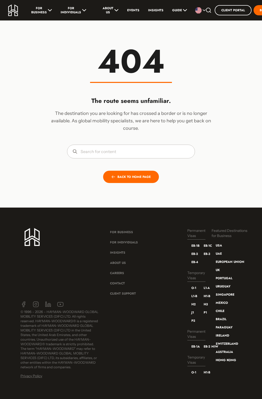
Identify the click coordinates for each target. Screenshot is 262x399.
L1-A (206, 288)
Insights (155, 10)
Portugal (224, 278)
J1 (192, 312)
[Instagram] (36, 304)
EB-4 (193, 262)
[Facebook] (23, 304)
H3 (206, 304)
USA (219, 245)
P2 (193, 320)
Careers (117, 273)
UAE (219, 253)
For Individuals (71, 10)
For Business (39, 10)
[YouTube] (60, 304)
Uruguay (223, 286)
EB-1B (193, 245)
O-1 (193, 288)
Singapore (225, 294)
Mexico (222, 302)
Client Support (123, 293)
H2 (193, 304)
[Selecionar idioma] (199, 10)
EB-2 (193, 254)
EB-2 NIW (206, 346)
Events (133, 10)
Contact (117, 283)
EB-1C (206, 245)
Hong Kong (226, 360)
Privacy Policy (31, 376)
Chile (220, 311)
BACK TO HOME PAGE (134, 177)
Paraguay (224, 327)
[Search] (209, 10)
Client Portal (233, 10)
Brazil (221, 319)
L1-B (193, 296)
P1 (205, 312)
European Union (230, 262)
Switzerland (227, 343)
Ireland (222, 335)
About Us (108, 10)
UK (218, 270)
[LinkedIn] (48, 304)
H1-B (206, 296)
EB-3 (206, 254)
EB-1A (193, 346)
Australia (224, 352)
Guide (177, 10)
